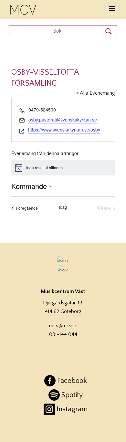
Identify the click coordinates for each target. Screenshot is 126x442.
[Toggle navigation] (112, 9)
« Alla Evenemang (95, 93)
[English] (63, 260)
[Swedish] (63, 269)
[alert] (63, 167)
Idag (63, 207)
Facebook (72, 381)
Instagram (72, 409)
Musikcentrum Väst (23, 8)
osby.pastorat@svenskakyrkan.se (62, 119)
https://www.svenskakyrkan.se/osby (64, 129)
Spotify (72, 395)
